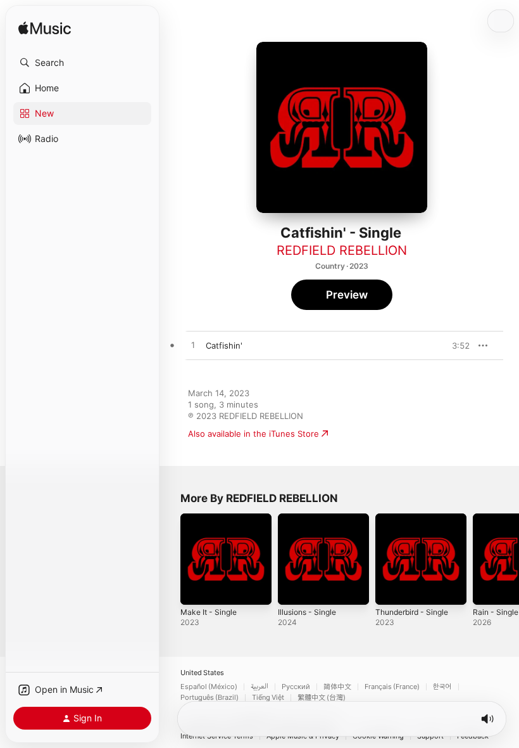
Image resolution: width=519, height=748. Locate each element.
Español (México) (208, 686)
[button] (82, 63)
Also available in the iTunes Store (253, 434)
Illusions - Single (307, 612)
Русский (296, 686)
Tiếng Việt (268, 697)
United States (202, 672)
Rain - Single (495, 612)
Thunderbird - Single (411, 612)
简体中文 (337, 686)
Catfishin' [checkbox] (224, 345)
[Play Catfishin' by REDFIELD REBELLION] (193, 345)
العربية (259, 686)
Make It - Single (208, 612)
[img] (44, 29)
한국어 (442, 686)
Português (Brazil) (209, 697)
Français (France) (392, 686)
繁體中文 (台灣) (321, 697)
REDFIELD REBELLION (342, 250)
